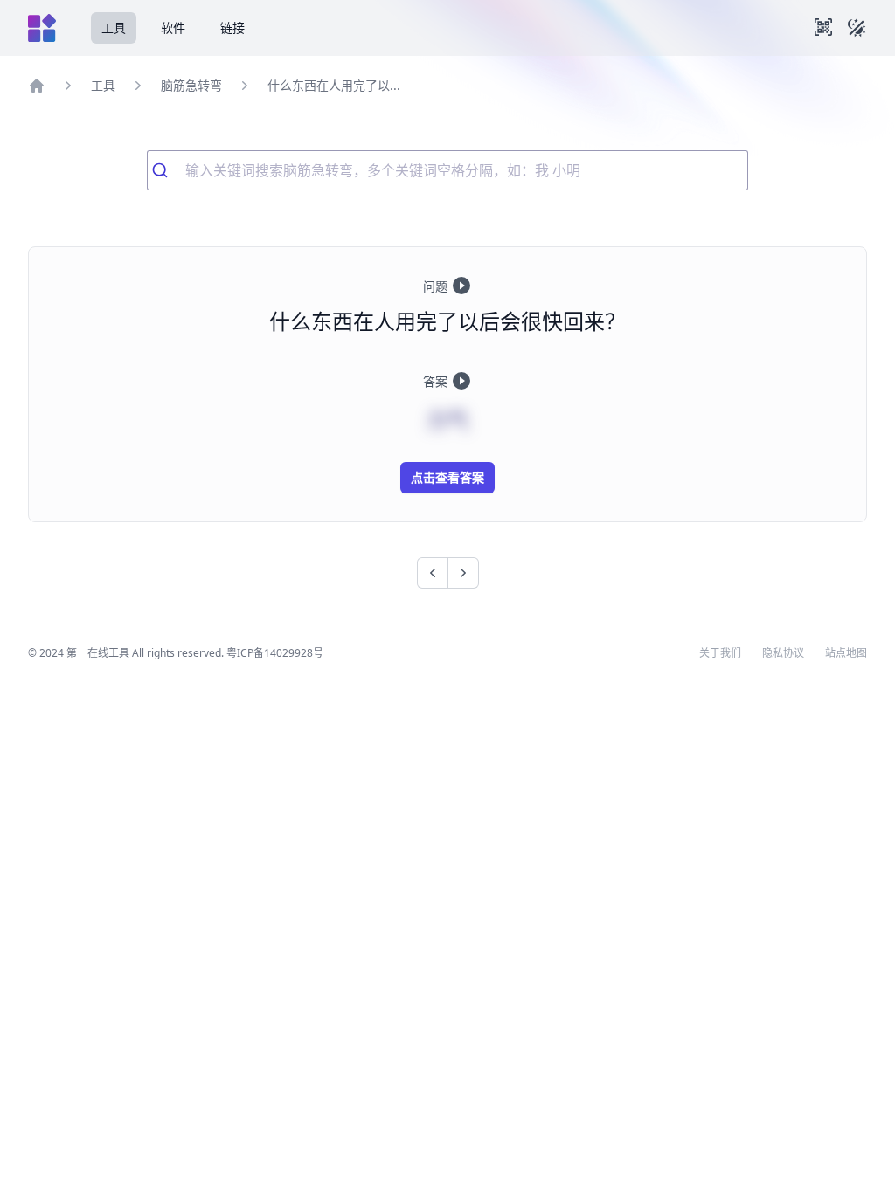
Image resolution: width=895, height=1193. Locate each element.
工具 (113, 27)
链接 (232, 27)
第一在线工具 (97, 652)
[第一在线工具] (42, 28)
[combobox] (447, 170)
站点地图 (846, 653)
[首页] (36, 85)
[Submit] (166, 170)
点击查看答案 (447, 477)
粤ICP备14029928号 (274, 652)
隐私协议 (783, 653)
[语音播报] (461, 285)
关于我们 (720, 653)
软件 (173, 27)
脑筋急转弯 (191, 85)
